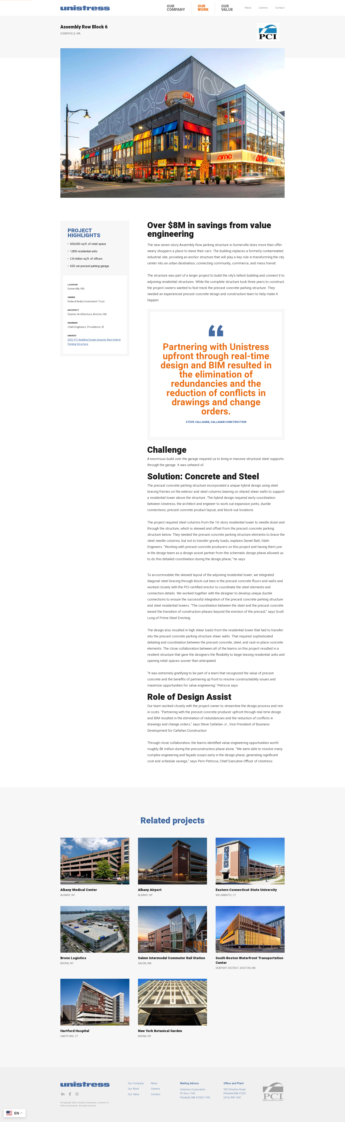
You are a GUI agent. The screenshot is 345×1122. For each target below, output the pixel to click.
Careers (263, 8)
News (248, 8)
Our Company (176, 7)
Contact (280, 8)
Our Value (227, 7)
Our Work (203, 7)
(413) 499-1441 (232, 1098)
